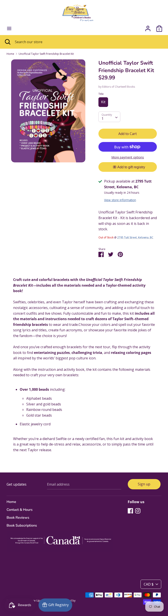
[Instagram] (137, 510)
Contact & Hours (20, 509)
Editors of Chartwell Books (118, 87)
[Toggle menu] (9, 28)
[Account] (148, 26)
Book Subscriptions (22, 525)
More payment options (127, 157)
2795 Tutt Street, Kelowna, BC (135, 237)
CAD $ (149, 584)
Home (11, 501)
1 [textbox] (102, 118)
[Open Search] (7, 41)
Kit (103, 101)
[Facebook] (130, 510)
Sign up (144, 484)
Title (101, 94)
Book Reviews (18, 517)
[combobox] (109, 117)
